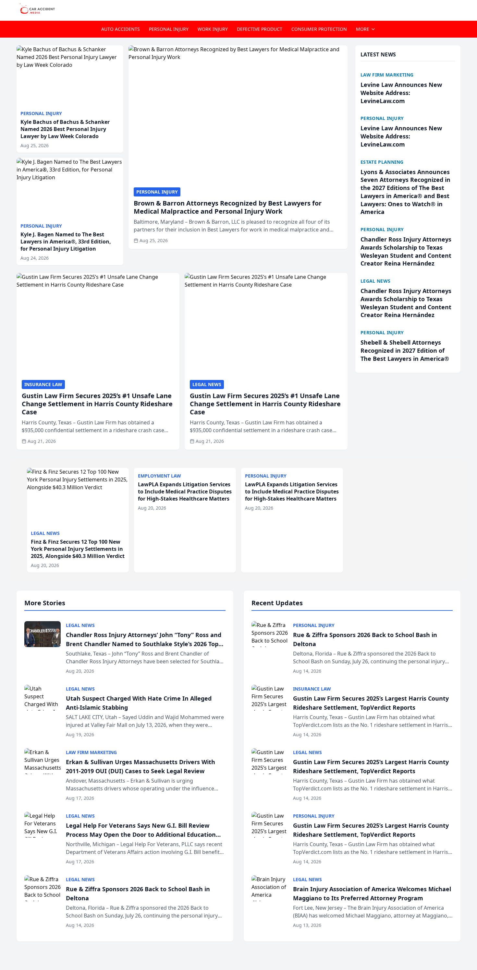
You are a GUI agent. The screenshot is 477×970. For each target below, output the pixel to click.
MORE (362, 29)
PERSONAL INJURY (169, 29)
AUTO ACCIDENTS (120, 29)
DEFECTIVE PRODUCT (259, 29)
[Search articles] (457, 9)
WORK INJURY (213, 29)
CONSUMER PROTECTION (319, 29)
